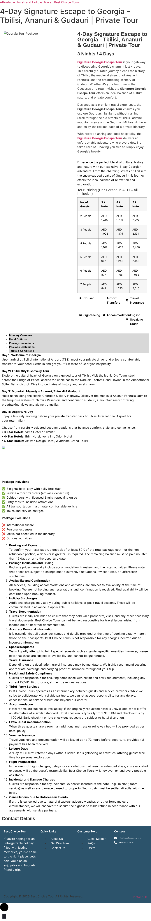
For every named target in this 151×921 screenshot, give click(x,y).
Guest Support (96, 838)
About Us (57, 838)
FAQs (91, 843)
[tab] (79, 335)
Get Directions (60, 843)
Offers (91, 848)
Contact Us (58, 848)
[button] (4, 907)
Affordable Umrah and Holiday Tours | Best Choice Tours (40, 2)
